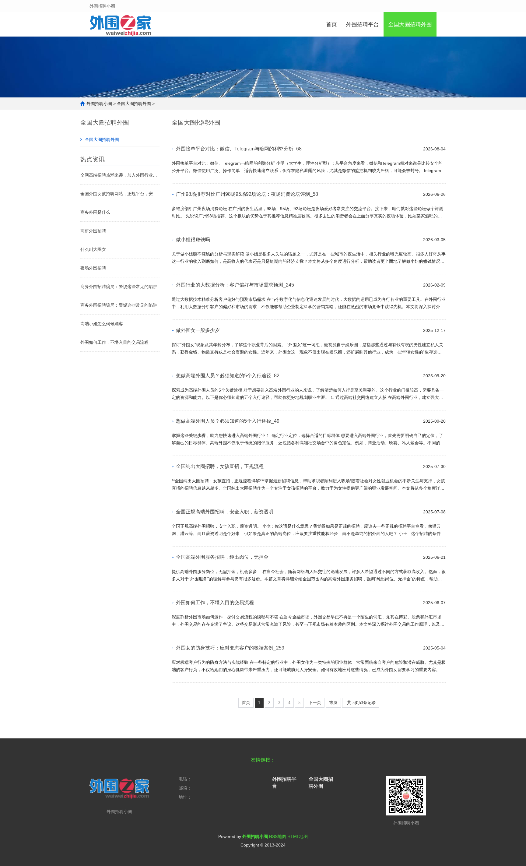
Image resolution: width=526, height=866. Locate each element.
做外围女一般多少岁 (198, 330)
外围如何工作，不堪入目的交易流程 (114, 342)
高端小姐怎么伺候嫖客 (101, 323)
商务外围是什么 (95, 212)
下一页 (314, 702)
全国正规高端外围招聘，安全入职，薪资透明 (224, 511)
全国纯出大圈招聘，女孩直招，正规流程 (220, 466)
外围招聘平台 (362, 24)
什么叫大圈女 (93, 249)
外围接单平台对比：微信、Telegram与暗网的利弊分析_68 (239, 148)
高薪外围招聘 (93, 230)
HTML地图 (297, 836)
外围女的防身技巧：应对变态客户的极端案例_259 (230, 647)
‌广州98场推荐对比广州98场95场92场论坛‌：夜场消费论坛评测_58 (247, 194)
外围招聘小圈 (99, 103)
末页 (333, 702)
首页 (331, 24)
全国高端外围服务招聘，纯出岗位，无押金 (222, 557)
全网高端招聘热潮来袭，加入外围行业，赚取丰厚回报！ (120, 175)
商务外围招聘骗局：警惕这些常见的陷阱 (118, 286)
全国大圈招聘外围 (410, 24)
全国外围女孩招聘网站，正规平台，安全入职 (120, 193)
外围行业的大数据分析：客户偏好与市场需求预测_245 (235, 284)
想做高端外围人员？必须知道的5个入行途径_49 (227, 421)
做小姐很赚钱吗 (193, 239)
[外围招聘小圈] (120, 24)
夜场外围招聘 (93, 268)
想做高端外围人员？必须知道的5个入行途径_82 (227, 375)
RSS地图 (277, 836)
